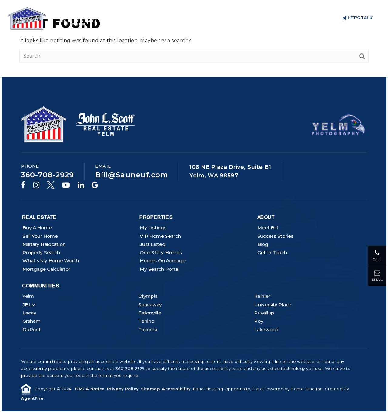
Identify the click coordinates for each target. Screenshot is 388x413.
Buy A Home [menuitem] (37, 227)
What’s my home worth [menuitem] (50, 261)
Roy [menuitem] (258, 321)
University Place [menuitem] (272, 304)
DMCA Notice (90, 388)
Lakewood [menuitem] (266, 329)
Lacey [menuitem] (29, 313)
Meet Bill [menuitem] (267, 227)
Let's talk (359, 18)
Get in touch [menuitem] (272, 252)
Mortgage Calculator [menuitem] (46, 269)
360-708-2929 (311, 18)
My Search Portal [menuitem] (159, 269)
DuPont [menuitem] (31, 329)
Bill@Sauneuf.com (131, 175)
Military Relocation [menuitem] (43, 244)
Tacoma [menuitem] (147, 329)
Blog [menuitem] (262, 244)
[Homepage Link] (55, 18)
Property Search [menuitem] (41, 252)
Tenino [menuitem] (146, 321)
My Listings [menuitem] (153, 227)
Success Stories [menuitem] (275, 236)
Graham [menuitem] (31, 321)
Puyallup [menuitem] (264, 313)
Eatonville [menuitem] (149, 313)
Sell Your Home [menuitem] (40, 236)
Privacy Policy (123, 388)
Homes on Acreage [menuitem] (162, 261)
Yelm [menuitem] (28, 296)
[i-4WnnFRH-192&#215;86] (338, 124)
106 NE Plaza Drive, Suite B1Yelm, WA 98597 (230, 171)
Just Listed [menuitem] (152, 244)
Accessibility (176, 388)
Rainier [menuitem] (262, 296)
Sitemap (150, 388)
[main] (194, 38)
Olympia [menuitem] (147, 296)
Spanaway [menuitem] (150, 304)
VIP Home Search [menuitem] (160, 236)
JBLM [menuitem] (29, 304)
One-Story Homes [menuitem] (161, 252)
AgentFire (32, 398)
